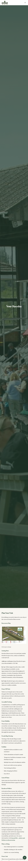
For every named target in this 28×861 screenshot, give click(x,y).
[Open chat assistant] (24, 857)
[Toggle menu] (25, 2)
